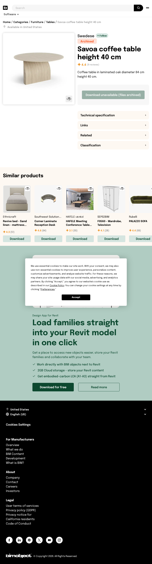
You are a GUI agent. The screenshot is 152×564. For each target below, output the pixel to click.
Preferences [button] (48, 289)
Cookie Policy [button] (57, 285)
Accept (76, 297)
